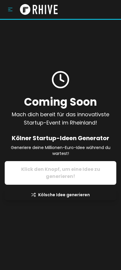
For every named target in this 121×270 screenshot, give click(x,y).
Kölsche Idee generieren (64, 195)
